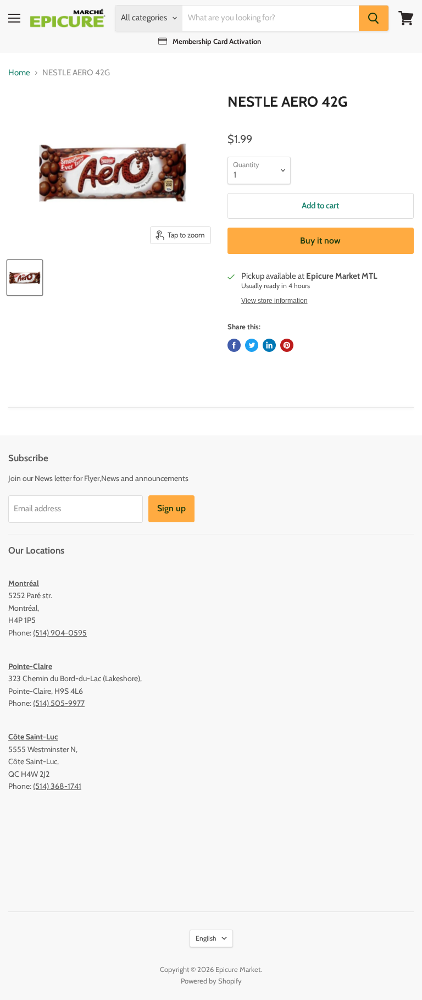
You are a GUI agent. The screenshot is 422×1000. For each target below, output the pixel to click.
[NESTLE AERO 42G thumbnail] (24, 277)
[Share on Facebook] (234, 345)
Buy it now (320, 240)
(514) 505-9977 (59, 703)
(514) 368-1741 (57, 786)
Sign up (171, 508)
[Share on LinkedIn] (269, 345)
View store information (274, 301)
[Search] (373, 18)
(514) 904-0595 (60, 633)
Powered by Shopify (211, 980)
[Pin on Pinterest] (286, 345)
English (206, 938)
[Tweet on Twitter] (251, 345)
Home (19, 73)
